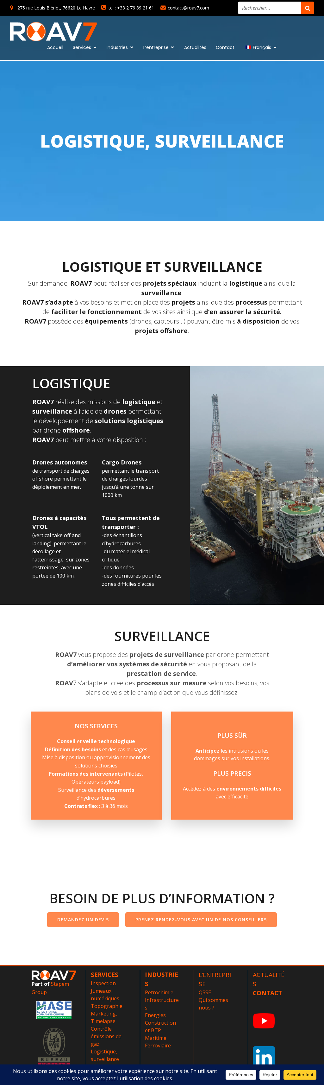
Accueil (55, 47)
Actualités (195, 47)
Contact (225, 47)
